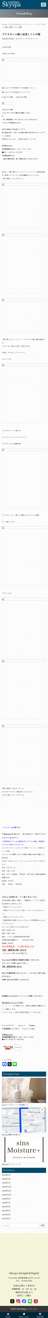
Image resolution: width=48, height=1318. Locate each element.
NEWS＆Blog (15, 24)
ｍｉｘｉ (22, 1025)
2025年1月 (6, 1202)
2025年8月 (6, 1198)
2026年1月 (6, 1182)
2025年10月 (6, 1194)
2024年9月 (6, 1206)
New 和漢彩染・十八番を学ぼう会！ (21, 896)
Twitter (32, 1025)
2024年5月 (6, 1210)
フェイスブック (8, 1025)
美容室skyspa (7, 145)
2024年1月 (6, 1218)
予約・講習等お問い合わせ (14, 949)
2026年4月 (6, 1179)
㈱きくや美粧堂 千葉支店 (16, 874)
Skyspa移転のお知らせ (11, 1134)
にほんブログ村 (21, 97)
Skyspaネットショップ (11, 1164)
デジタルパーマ (29, 24)
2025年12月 (6, 1186)
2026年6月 (6, 1175)
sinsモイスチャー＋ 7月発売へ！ (15, 1105)
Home (4, 24)
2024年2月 (6, 1214)
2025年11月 (6, 1190)
